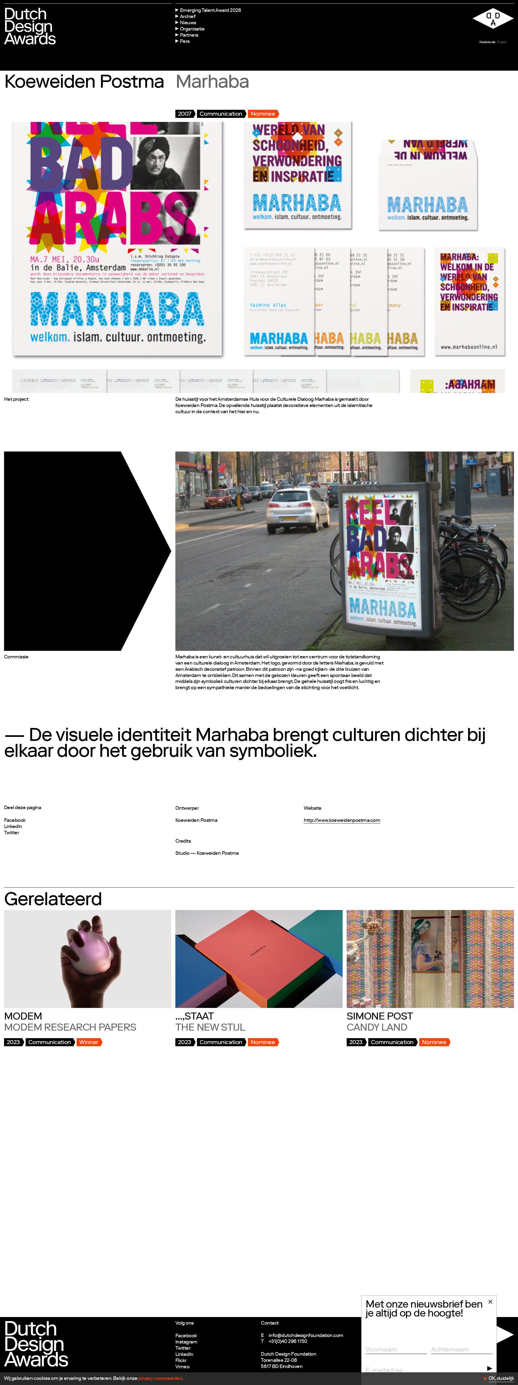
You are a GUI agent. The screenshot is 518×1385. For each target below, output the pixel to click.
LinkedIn (13, 827)
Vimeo (182, 1367)
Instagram (186, 1342)
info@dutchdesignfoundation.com (306, 1335)
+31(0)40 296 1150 (288, 1341)
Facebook (15, 820)
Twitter (11, 833)
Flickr (180, 1361)
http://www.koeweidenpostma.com (342, 820)
